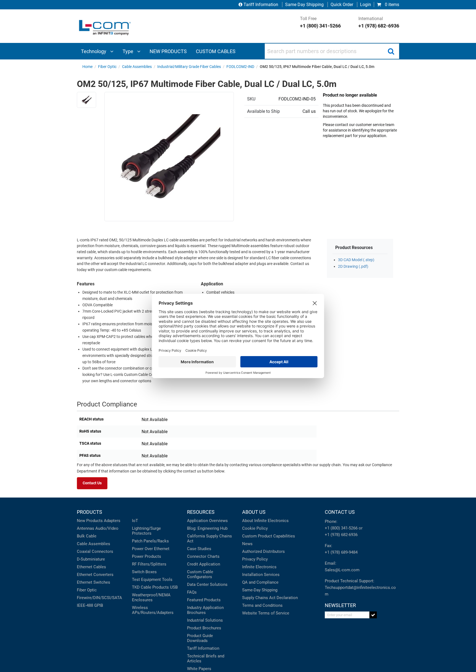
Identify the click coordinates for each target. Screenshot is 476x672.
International (378, 22)
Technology (94, 51)
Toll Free (320, 22)
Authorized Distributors (263, 551)
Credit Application (203, 564)
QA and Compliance (260, 582)
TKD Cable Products (150, 587)
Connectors (102, 551)
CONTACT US (340, 512)
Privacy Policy (255, 559)
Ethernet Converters (95, 574)
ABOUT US (254, 512)
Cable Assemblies (93, 543)
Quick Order (342, 4)
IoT (135, 520)
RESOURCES (201, 512)
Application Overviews (207, 520)
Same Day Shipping (304, 4)
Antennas (85, 528)
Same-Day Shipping (259, 590)
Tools (167, 579)
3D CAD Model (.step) (356, 260)
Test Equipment (146, 579)
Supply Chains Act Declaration (270, 597)
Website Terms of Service (265, 613)
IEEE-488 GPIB (90, 605)
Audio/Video (106, 528)
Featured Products (204, 599)
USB (174, 587)
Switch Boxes (144, 571)
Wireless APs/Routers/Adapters (153, 610)
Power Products (146, 556)
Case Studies (199, 548)
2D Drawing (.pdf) (353, 266)
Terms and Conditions (262, 605)
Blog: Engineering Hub (207, 528)
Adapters (112, 520)
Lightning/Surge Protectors (146, 531)
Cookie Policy (255, 528)
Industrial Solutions (205, 620)
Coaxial (84, 551)
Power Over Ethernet (150, 548)
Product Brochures (204, 627)
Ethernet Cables (91, 566)
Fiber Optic (87, 590)
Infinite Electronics (259, 566)
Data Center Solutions (207, 584)
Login (365, 4)
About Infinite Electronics (265, 520)
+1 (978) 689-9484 (341, 552)
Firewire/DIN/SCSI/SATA (99, 597)
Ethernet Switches (93, 582)
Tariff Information (260, 4)
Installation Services (261, 574)
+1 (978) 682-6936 (341, 534)
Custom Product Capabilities (268, 536)
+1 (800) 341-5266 (341, 528)
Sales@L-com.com (342, 569)
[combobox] (332, 51)
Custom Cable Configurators (200, 574)
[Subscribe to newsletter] (373, 614)
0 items (391, 4)
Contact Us (92, 483)
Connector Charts (203, 556)
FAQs (192, 592)
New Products (90, 520)
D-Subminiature (91, 559)
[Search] (391, 51)
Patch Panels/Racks (150, 541)
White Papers (199, 668)
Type (128, 51)
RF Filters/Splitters (149, 564)
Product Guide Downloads (200, 638)
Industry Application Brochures (205, 610)
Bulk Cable (86, 536)
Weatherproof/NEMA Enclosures (151, 597)
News (247, 543)
